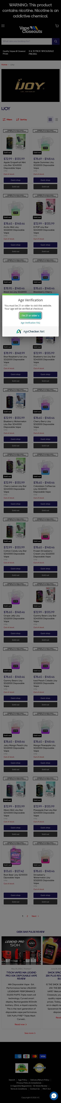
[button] (54, 1096)
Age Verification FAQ (30, 322)
